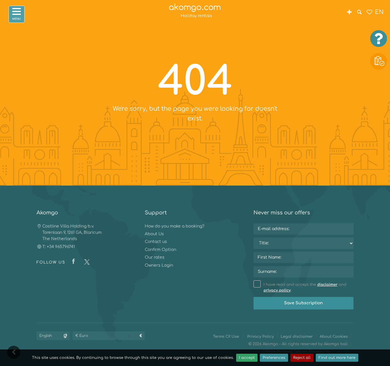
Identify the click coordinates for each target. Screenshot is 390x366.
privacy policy (277, 290)
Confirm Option (160, 250)
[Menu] (17, 14)
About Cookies (334, 337)
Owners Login (159, 265)
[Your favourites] (369, 13)
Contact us (156, 242)
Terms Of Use (226, 337)
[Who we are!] (349, 13)
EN (379, 12)
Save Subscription (303, 303)
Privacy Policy (260, 337)
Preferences (274, 358)
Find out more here (337, 358)
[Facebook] (74, 261)
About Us (154, 234)
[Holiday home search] (359, 13)
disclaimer (327, 285)
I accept (247, 358)
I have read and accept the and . (305, 288)
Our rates (154, 257)
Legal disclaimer (297, 337)
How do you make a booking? (174, 226)
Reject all (302, 358)
